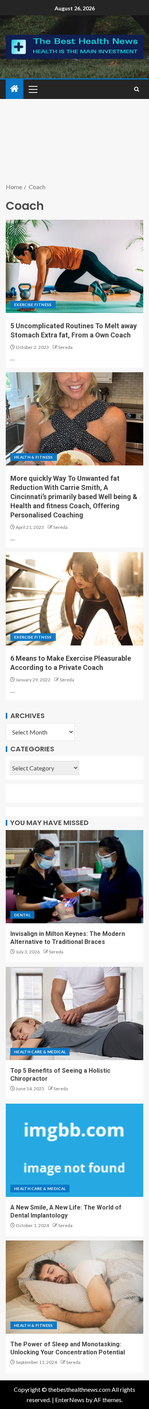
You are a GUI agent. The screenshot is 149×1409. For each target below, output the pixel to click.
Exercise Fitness (33, 304)
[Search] (136, 89)
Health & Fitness (33, 457)
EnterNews (69, 1399)
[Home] (14, 88)
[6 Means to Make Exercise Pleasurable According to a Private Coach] (74, 598)
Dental (22, 915)
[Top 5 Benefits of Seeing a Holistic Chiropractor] (74, 1013)
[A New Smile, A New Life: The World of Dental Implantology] (74, 1150)
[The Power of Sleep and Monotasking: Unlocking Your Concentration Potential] (74, 1287)
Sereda (65, 347)
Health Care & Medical (40, 1051)
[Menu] (32, 89)
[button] (32, 89)
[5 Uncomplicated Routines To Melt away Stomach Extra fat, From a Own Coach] (74, 266)
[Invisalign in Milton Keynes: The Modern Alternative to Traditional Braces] (74, 876)
